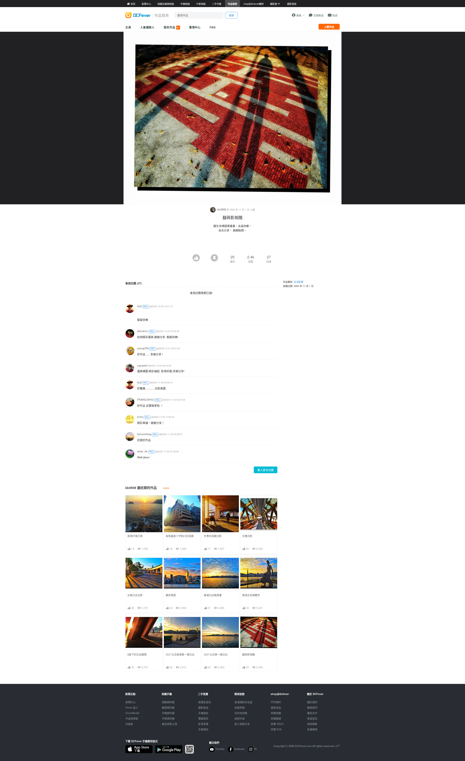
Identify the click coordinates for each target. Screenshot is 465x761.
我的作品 (171, 27)
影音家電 (203, 724)
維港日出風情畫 (213, 595)
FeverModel (132, 713)
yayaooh (142, 365)
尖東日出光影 (135, 595)
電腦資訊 (203, 718)
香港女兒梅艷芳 (251, 595)
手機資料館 (168, 713)
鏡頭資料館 (168, 707)
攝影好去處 (243, 702)
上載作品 (329, 26)
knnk (140, 417)
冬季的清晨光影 (213, 536)
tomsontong (144, 434)
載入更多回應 (265, 470)
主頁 (128, 27)
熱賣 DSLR (277, 724)
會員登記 (312, 718)
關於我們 (312, 702)
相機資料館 (168, 702)
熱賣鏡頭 (276, 718)
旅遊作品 (239, 718)
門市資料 (276, 702)
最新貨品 (276, 707)
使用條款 (312, 724)
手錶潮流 (203, 729)
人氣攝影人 (147, 27)
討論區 (129, 724)
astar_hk (142, 451)
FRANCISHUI (145, 399)
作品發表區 (132, 718)
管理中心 (195, 27)
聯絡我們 (312, 707)
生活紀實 (298, 281)
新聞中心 (131, 702)
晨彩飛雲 (171, 595)
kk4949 (222, 209)
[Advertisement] (232, 244)
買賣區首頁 (204, 702)
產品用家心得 (169, 724)
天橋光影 (247, 536)
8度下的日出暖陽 (137, 654)
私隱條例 (312, 729)
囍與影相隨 (248, 654)
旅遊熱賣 (239, 707)
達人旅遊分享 (242, 724)
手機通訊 (203, 713)
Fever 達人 (132, 707)
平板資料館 (168, 718)
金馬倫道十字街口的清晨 (180, 536)
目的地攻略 (240, 713)
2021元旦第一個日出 (215, 654)
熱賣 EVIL (276, 729)
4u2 (139, 306)
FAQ (213, 27)
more (166, 488)
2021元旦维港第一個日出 (180, 654)
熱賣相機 (276, 713)
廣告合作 (312, 713)
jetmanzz (142, 331)
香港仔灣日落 (135, 536)
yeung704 (143, 348)
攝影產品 (203, 707)
